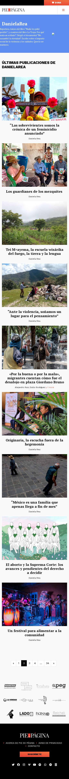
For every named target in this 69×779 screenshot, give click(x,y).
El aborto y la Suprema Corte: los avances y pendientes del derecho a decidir (34, 568)
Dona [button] (57, 2)
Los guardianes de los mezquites (34, 191)
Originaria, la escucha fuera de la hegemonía (34, 442)
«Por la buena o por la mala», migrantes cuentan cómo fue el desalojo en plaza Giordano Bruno (34, 378)
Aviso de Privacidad (50, 743)
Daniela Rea (34, 138)
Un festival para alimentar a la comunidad (34, 632)
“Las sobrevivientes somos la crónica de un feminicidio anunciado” (34, 129)
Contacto (34, 746)
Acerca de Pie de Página (20, 743)
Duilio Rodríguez (37, 387)
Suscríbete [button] (35, 754)
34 (47, 663)
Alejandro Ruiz (22, 387)
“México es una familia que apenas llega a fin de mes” (34, 504)
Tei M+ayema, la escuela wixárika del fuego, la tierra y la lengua (34, 251)
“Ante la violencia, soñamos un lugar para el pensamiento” (34, 313)
